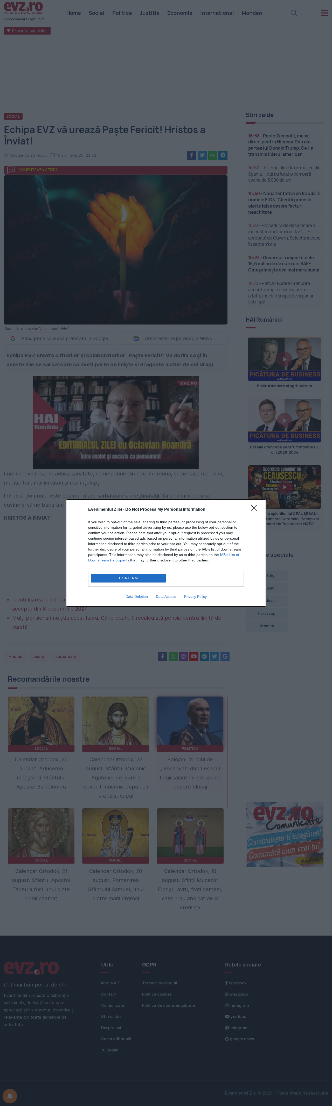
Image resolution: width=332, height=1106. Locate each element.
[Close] (256, 510)
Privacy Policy (195, 596)
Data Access (166, 596)
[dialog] (166, 553)
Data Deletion (137, 596)
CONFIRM (128, 578)
